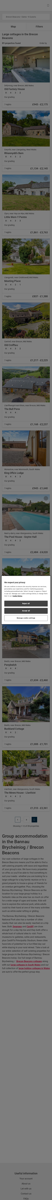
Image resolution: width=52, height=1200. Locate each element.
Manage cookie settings (26, 618)
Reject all (26, 603)
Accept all (26, 611)
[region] (26, 600)
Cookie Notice (17, 596)
